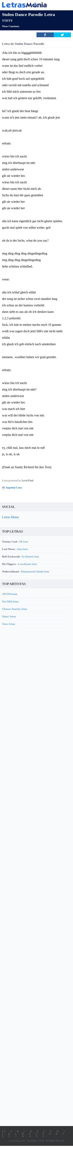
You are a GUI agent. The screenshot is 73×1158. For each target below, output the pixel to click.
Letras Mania (10, 517)
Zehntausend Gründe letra (35, 571)
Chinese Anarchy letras (14, 608)
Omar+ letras (9, 616)
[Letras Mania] (30, 4)
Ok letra (23, 541)
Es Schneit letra (30, 556)
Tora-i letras (8, 623)
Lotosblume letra (27, 564)
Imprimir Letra (14, 487)
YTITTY (7, 20)
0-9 (3, 1131)
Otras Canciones (10, 26)
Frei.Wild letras (10, 601)
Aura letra (22, 549)
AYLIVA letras (9, 593)
